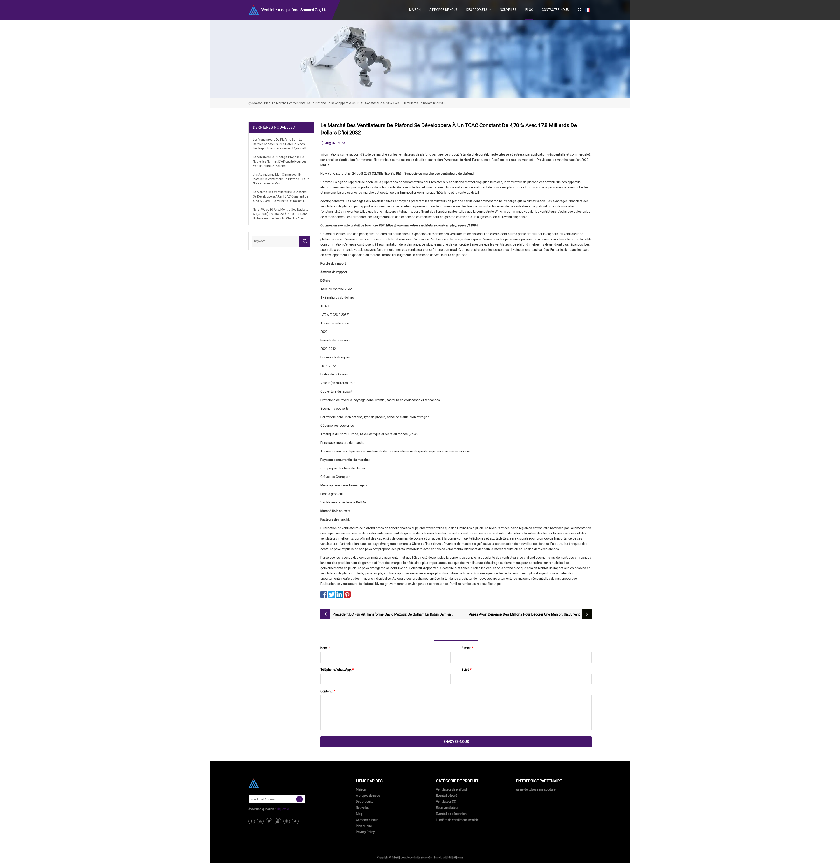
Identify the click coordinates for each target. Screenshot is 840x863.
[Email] (299, 799)
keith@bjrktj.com (453, 857)
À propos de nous (443, 9)
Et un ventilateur (447, 807)
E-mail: (467, 648)
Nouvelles (508, 9)
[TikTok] (295, 821)
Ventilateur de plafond (451, 789)
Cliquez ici (282, 809)
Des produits (476, 9)
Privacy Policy (365, 832)
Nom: (325, 648)
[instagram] (286, 821)
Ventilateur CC (446, 801)
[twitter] (269, 821)
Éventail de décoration (451, 814)
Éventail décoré (446, 795)
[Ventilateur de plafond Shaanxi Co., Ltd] (270, 783)
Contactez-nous (555, 9)
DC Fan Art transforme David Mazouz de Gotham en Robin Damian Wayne (400, 614)
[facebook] (251, 821)
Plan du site (364, 826)
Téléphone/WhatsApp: (337, 669)
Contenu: (327, 691)
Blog (529, 9)
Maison (415, 9)
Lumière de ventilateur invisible (457, 820)
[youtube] (278, 821)
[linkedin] (260, 821)
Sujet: (467, 669)
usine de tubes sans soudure (536, 789)
